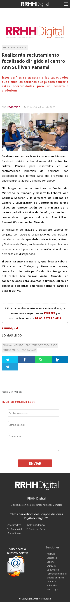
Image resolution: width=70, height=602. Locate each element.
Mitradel (19, 345)
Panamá (7, 345)
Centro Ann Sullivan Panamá (19, 350)
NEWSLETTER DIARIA (48, 318)
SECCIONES (9, 47)
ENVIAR (35, 463)
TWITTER (50, 313)
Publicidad (52, 585)
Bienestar (22, 47)
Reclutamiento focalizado (41, 345)
